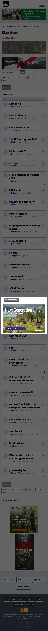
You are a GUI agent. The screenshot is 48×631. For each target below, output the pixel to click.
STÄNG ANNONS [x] (11, 300)
